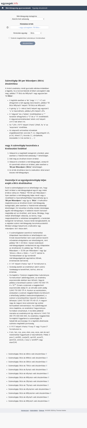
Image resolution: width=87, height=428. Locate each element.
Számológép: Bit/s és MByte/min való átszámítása (28, 393)
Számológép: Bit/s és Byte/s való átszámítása (27, 369)
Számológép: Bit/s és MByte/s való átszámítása (27, 377)
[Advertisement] (28, 63)
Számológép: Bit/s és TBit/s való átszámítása (26, 366)
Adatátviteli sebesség (27, 156)
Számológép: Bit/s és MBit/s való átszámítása (27, 358)
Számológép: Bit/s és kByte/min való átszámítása (28, 389)
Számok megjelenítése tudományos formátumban (28, 38)
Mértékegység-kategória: (27, 16)
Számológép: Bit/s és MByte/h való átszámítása (27, 401)
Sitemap (41, 410)
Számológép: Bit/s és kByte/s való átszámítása (27, 373)
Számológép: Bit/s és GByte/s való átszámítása (27, 381)
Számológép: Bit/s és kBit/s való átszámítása (26, 354)
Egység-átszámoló (39, 8)
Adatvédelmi (34, 410)
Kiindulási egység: (20, 33)
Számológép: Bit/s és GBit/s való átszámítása (26, 362)
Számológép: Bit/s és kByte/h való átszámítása (27, 397)
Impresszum (25, 410)
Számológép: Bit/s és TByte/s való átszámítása (27, 385)
